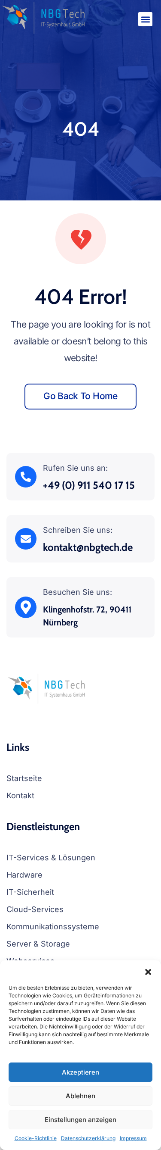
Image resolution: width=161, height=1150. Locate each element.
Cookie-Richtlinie (36, 1138)
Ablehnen (80, 1096)
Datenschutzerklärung (88, 1138)
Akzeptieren (80, 1072)
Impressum (133, 1138)
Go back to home (80, 396)
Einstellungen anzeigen (80, 1120)
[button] (148, 971)
